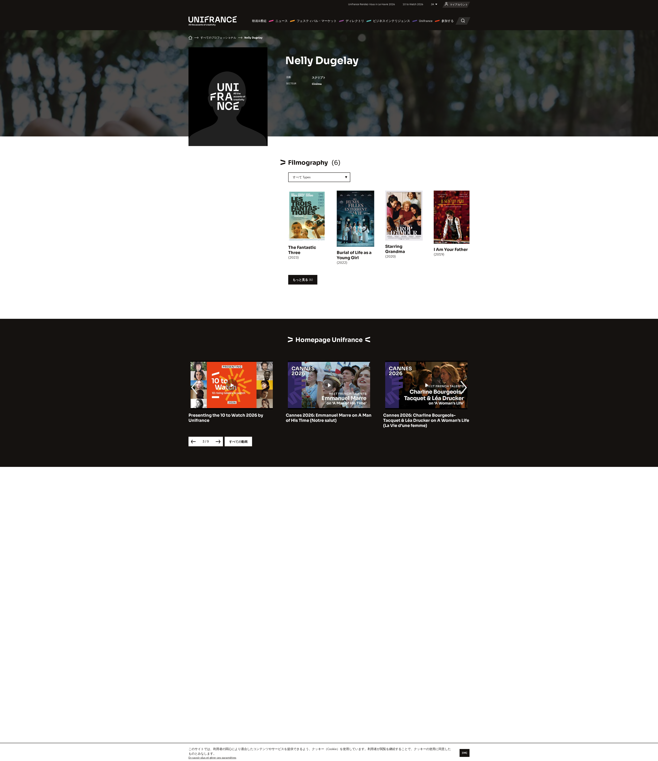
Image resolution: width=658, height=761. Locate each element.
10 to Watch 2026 (413, 4)
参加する (447, 21)
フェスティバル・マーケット (317, 21)
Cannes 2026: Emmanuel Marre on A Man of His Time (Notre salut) (231, 418)
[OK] (464, 752)
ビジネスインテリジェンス (391, 21)
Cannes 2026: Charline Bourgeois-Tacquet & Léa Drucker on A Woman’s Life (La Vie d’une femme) (329, 420)
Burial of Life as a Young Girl (354, 255)
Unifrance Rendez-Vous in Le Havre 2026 (371, 4)
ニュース (281, 21)
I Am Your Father (451, 249)
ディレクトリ (355, 21)
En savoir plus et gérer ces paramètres (212, 757)
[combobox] (319, 177)
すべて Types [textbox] (302, 177)
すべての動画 (238, 442)
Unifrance (425, 21)
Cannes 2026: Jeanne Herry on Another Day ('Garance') (424, 418)
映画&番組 (259, 21)
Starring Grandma (395, 249)
